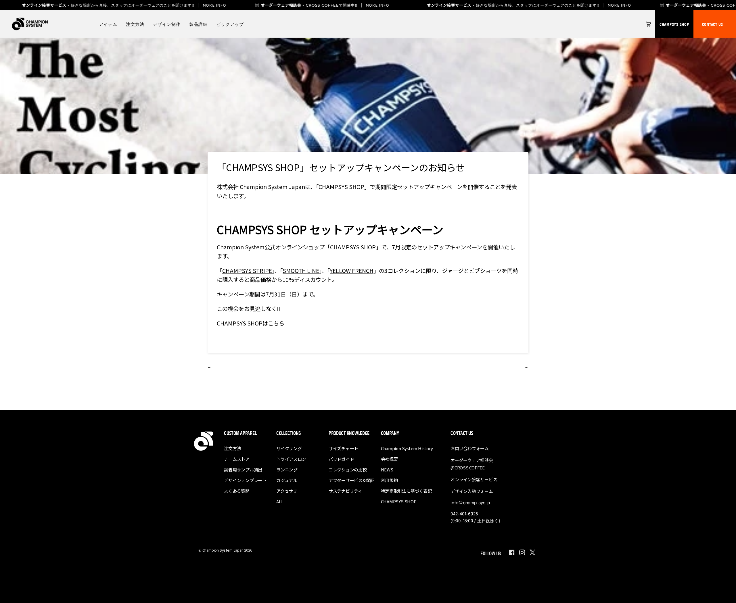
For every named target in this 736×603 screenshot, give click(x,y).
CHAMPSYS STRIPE (247, 270)
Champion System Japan (223, 550)
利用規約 (389, 480)
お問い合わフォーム (470, 448)
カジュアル (286, 480)
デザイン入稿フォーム (472, 491)
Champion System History (407, 448)
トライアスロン (291, 459)
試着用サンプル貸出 (243, 470)
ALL (279, 501)
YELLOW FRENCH (351, 270)
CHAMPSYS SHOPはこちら (250, 323)
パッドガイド (341, 459)
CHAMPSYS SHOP (674, 24)
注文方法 (232, 448)
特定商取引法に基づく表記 (406, 491)
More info (214, 5)
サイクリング (289, 448)
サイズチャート (343, 448)
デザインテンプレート (245, 480)
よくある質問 (237, 491)
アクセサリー (289, 491)
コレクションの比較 (348, 470)
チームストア (237, 459)
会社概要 (389, 459)
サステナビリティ (345, 491)
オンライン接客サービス (474, 479)
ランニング (287, 470)
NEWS (387, 470)
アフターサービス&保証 (351, 480)
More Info (377, 5)
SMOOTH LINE (301, 270)
